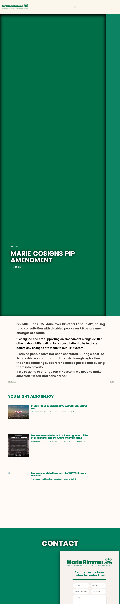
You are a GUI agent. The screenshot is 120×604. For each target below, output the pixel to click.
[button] (75, 7)
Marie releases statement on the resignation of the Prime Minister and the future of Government (59, 436)
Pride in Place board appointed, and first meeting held (59, 407)
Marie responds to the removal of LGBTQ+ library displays (58, 474)
